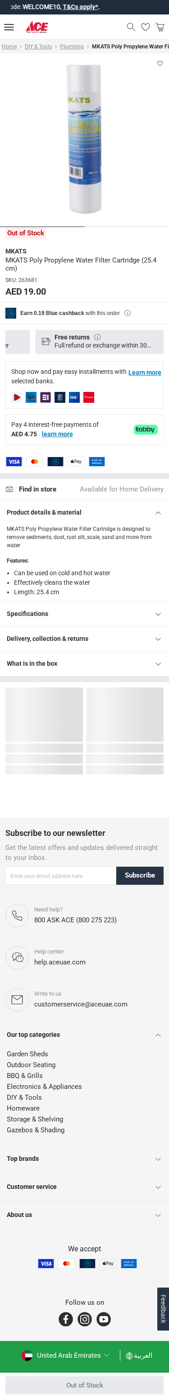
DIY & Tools (38, 46)
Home (9, 46)
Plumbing (72, 46)
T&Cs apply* (71, 6)
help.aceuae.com (60, 962)
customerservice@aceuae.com (81, 1004)
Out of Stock (84, 1385)
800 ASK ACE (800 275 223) (75, 920)
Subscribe (140, 875)
